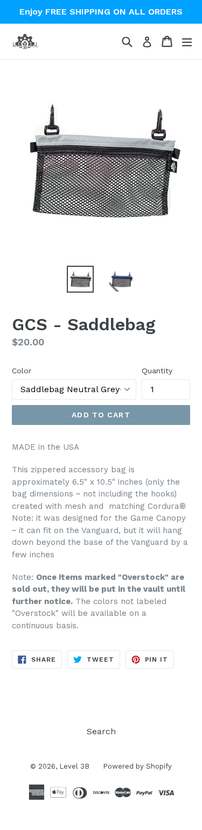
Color (21, 370)
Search (101, 731)
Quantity (157, 370)
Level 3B (74, 766)
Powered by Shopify (137, 766)
